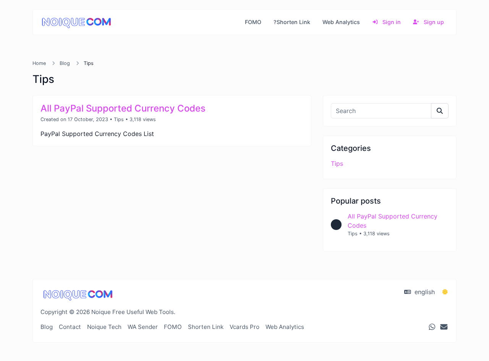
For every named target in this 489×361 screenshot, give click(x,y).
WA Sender (143, 326)
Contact (70, 326)
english (424, 292)
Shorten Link (205, 326)
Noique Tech (104, 326)
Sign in (391, 22)
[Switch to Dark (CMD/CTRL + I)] (445, 292)
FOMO (253, 22)
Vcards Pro (244, 326)
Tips (119, 119)
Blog (65, 63)
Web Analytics (341, 22)
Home (39, 63)
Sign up (433, 22)
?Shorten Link (292, 22)
